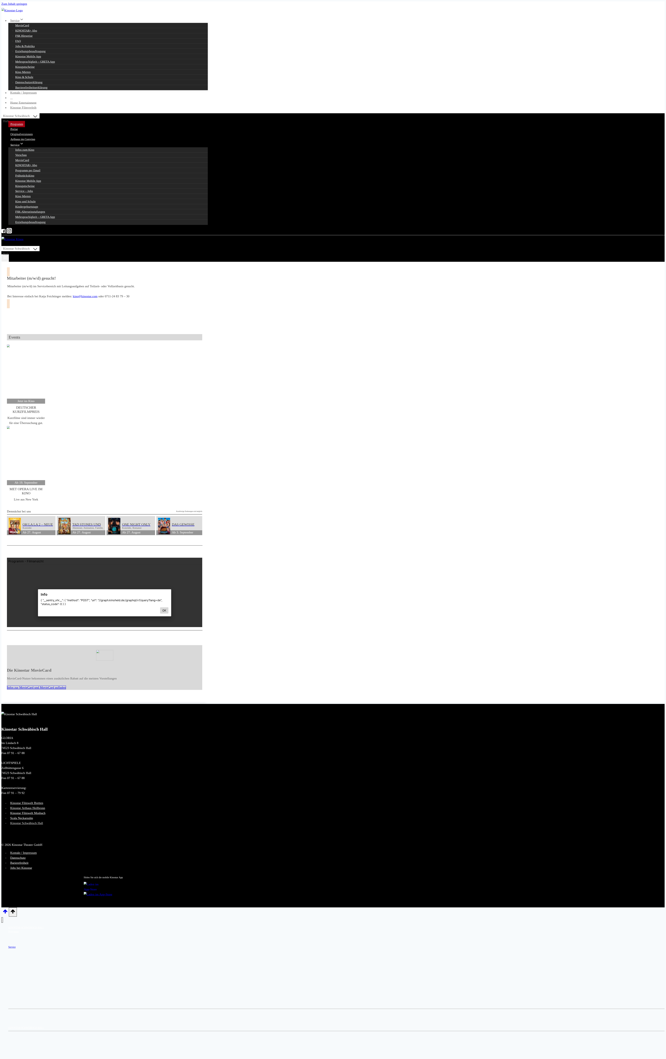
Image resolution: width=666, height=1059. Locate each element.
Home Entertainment (23, 102)
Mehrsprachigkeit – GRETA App (35, 61)
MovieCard (22, 25)
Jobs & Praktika (25, 46)
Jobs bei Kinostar (21, 868)
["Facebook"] (3, 232)
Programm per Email (27, 170)
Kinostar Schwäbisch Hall (26, 823)
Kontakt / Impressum (23, 92)
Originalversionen (21, 134)
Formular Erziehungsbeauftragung (25, 1042)
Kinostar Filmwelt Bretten (26, 803)
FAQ (18, 41)
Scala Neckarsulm (21, 818)
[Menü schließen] (2, 920)
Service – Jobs (24, 191)
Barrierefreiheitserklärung (31, 87)
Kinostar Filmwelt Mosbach (27, 813)
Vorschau (21, 155)
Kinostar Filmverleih (23, 107)
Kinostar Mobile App (28, 56)
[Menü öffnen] (5, 258)
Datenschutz (18, 858)
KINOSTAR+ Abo (26, 30)
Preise (14, 129)
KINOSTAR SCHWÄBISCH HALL (26, 927)
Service (12, 947)
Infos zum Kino (24, 149)
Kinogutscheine (25, 67)
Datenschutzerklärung (28, 82)
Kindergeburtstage (26, 206)
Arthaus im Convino (22, 139)
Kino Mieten (23, 72)
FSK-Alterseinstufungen (30, 211)
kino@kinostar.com (85, 296)
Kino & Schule (24, 77)
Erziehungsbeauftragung (30, 51)
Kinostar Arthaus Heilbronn (27, 808)
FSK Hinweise (24, 35)
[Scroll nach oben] (5, 912)
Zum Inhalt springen (14, 4)
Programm (16, 124)
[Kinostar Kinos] (12, 10)
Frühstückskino (24, 175)
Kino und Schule (25, 201)
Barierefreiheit (19, 863)
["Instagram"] (9, 232)
